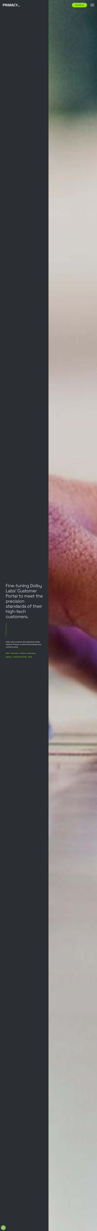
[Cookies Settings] (3, 1227)
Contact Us (79, 5)
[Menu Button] (92, 5)
